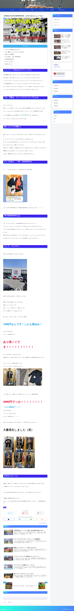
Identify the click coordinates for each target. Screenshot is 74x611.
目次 (24, 46)
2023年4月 (56, 91)
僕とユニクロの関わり (9, 54)
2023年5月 (56, 88)
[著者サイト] (8, 519)
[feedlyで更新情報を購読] (31, 519)
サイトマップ (56, 22)
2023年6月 (56, 85)
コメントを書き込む (25, 597)
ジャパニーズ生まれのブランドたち (12, 49)
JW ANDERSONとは (9, 59)
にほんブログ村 (57, 66)
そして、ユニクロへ (9, 61)
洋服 (5, 507)
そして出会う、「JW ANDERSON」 (13, 56)
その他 (55, 115)
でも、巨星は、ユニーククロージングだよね (14, 51)
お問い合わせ (56, 19)
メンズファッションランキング (59, 76)
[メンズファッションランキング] (59, 74)
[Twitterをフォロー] (19, 519)
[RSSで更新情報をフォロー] (42, 519)
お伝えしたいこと (8, 63)
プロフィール (56, 25)
